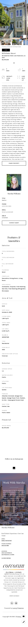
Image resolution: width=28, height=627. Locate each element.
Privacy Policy (20, 616)
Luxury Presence (18, 608)
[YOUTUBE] (16, 603)
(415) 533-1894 (6, 206)
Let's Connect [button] (14, 515)
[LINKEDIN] (11, 603)
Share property (14, 163)
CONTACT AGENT (14, 222)
